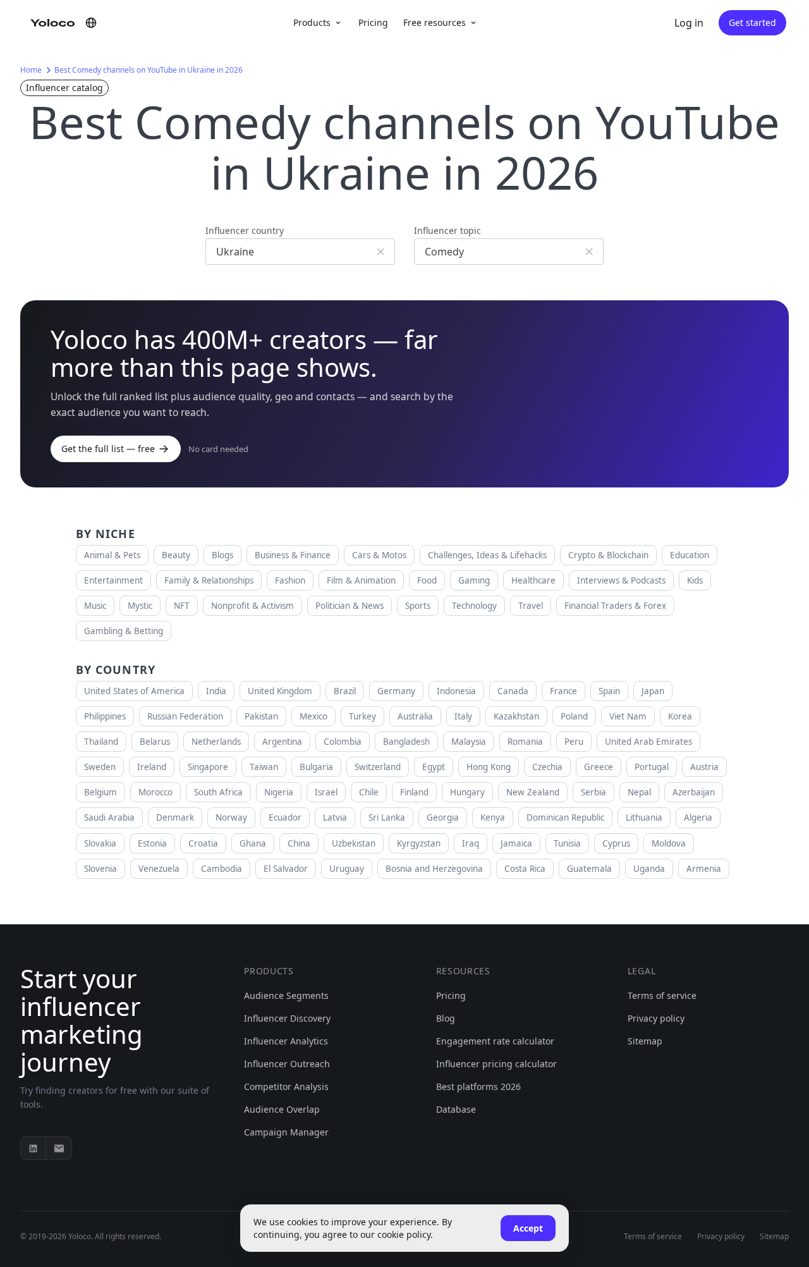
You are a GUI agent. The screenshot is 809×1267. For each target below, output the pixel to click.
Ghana (253, 843)
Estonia (152, 843)
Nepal (639, 792)
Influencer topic (447, 230)
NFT (182, 605)
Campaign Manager (286, 1132)
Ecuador (285, 817)
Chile (369, 792)
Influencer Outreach (287, 1064)
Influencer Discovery (287, 1018)
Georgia (443, 817)
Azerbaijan (693, 792)
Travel (530, 605)
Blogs (222, 555)
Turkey (362, 716)
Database (456, 1109)
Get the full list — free (108, 449)
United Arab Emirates (648, 741)
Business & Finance (293, 555)
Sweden (100, 767)
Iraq (470, 843)
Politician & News (349, 605)
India (216, 691)
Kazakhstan (516, 716)
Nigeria (278, 792)
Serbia (593, 792)
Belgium (100, 792)
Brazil (345, 691)
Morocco (155, 792)
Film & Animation (361, 580)
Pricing (373, 22)
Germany (396, 691)
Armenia (703, 868)
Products (312, 22)
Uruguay (346, 868)
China (299, 843)
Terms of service (662, 995)
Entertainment (113, 580)
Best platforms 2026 (478, 1086)
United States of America (134, 691)
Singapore (208, 767)
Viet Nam (628, 716)
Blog (445, 1018)
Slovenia (100, 868)
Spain (609, 691)
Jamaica (516, 843)
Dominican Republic (565, 817)
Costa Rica (524, 868)
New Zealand (532, 792)
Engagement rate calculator (495, 1041)
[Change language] (91, 22)
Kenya (492, 817)
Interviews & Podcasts (621, 580)
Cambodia (221, 868)
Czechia (547, 767)
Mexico (313, 716)
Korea (680, 716)
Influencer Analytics (286, 1041)
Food (427, 580)
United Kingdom (280, 691)
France (563, 691)
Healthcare (533, 580)
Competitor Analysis (286, 1086)
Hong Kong (488, 767)
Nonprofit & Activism (252, 605)
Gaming (474, 580)
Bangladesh (406, 741)
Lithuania (644, 817)
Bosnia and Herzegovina (434, 868)
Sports (417, 605)
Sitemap (645, 1041)
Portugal (652, 767)
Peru (573, 741)
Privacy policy (656, 1018)
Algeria (698, 817)
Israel (326, 792)
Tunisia (567, 843)
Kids (695, 580)
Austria (704, 767)
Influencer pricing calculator (496, 1064)
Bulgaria (316, 767)
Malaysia (468, 741)
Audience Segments (286, 995)
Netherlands (216, 741)
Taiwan (264, 767)
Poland (574, 716)
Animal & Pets (112, 555)
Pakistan (261, 716)
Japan (653, 691)
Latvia (335, 817)
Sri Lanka (386, 817)
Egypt (433, 767)
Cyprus (616, 843)
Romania (525, 741)
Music (95, 605)
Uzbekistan (353, 843)
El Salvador (286, 868)
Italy (463, 716)
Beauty (176, 555)
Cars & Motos (379, 555)
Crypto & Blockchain (608, 555)
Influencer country (244, 230)
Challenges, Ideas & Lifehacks (487, 555)
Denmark (175, 817)
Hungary (467, 792)
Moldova (669, 843)
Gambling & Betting (123, 631)
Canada (512, 691)
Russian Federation (185, 716)
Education (689, 555)
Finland (414, 792)
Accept (528, 1228)
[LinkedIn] (33, 1148)
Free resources (434, 22)
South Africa (218, 792)
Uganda (649, 868)
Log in (688, 23)
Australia (415, 716)
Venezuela (158, 868)
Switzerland (378, 767)
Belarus (155, 741)
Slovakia (100, 843)
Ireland (151, 767)
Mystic (140, 605)
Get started (752, 22)
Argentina (282, 741)
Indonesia (456, 691)
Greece (598, 767)
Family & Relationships (208, 580)
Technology (474, 605)
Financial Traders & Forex (615, 605)
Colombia (343, 741)
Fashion (290, 580)
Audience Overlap (282, 1109)
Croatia (203, 843)
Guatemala (589, 868)
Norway (231, 817)
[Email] (58, 1148)
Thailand (101, 741)
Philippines (105, 716)
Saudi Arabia (109, 817)
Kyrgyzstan (419, 843)
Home (31, 69)
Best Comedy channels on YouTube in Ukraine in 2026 (148, 69)
